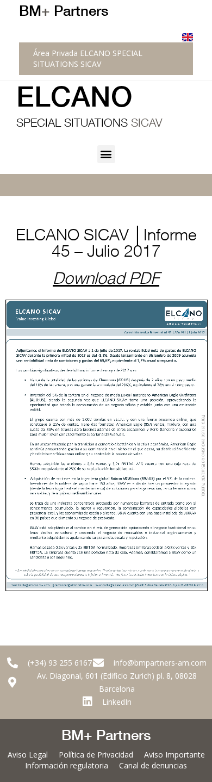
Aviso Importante (174, 754)
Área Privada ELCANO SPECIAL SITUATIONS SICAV (87, 58)
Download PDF (106, 280)
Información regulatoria (66, 765)
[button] (106, 154)
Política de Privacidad (96, 754)
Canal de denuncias (153, 765)
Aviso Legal (28, 754)
